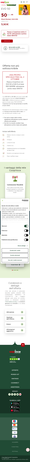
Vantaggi (15, 378)
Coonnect (15, 383)
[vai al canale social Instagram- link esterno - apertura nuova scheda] (12, 394)
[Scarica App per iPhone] (15, 407)
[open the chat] (28, 450)
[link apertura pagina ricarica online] (21, 3)
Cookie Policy (15, 446)
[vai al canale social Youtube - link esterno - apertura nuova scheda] (17, 394)
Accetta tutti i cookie (15, 250)
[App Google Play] (15, 403)
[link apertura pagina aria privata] (24, 3)
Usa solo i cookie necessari (15, 260)
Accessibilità (15, 442)
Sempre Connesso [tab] (12, 270)
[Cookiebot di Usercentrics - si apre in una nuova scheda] (22, 201)
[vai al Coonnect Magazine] (20, 394)
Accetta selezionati (15, 255)
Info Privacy (15, 451)
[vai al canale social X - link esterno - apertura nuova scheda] (15, 394)
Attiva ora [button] (7, 41)
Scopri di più (14, 264)
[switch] (26, 230)
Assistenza (15, 387)
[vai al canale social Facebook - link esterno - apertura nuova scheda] (9, 394)
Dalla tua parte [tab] (17, 270)
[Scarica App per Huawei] (15, 410)
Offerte (15, 370)
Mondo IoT (15, 374)
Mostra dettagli (22, 245)
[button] (27, 3)
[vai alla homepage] (7, 3)
